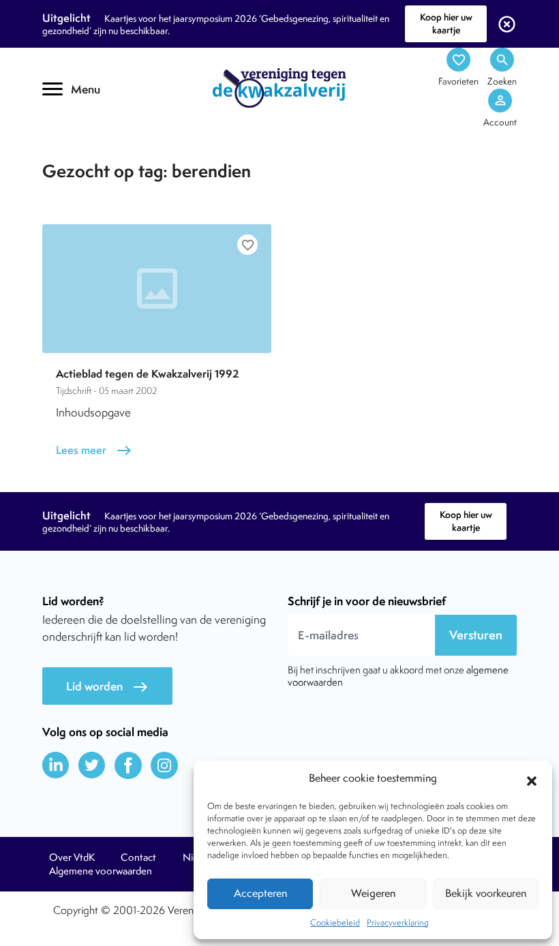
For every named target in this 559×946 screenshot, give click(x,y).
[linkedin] (56, 765)
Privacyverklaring (398, 922)
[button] (532, 779)
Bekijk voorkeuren (485, 893)
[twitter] (92, 765)
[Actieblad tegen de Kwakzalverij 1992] (156, 288)
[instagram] (164, 765)
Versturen (475, 634)
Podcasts (86, 155)
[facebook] (128, 765)
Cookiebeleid (335, 922)
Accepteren (260, 893)
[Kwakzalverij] (279, 87)
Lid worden (107, 686)
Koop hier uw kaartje (446, 23)
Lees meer (94, 450)
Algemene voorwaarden (100, 871)
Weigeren (373, 893)
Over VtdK (72, 857)
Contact (138, 857)
